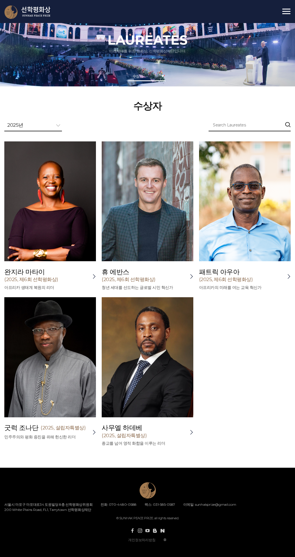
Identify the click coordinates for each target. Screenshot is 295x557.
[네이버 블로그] (162, 530)
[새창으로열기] (132, 530)
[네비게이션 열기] (286, 11)
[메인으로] (33, 12)
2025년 (15, 125)
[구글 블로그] (155, 530)
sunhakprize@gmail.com (215, 504)
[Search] (288, 125)
